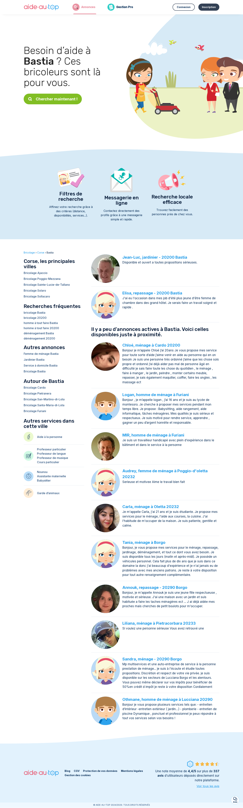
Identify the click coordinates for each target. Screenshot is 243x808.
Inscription (209, 7)
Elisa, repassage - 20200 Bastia (152, 293)
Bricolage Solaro (35, 290)
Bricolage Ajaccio (35, 273)
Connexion (184, 7)
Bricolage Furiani (35, 411)
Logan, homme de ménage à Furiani (155, 394)
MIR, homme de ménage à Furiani (153, 435)
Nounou (42, 472)
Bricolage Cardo (35, 387)
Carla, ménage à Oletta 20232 (150, 506)
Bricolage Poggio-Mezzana (42, 279)
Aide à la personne (49, 437)
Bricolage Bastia (35, 371)
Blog (67, 770)
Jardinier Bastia (34, 359)
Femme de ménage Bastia (41, 353)
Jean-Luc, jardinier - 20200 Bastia (154, 257)
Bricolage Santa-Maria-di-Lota (44, 405)
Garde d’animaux (48, 493)
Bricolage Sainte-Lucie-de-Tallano (47, 284)
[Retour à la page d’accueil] (41, 7)
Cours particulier (48, 462)
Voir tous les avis (208, 786)
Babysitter (44, 480)
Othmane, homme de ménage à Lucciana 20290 (167, 699)
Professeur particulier (51, 449)
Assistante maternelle (51, 476)
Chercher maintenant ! (57, 99)
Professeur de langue (51, 453)
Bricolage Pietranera (37, 393)
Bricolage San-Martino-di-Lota (44, 399)
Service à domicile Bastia (40, 365)
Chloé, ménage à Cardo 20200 (151, 345)
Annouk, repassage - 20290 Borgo (154, 587)
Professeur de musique (52, 458)
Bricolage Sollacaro (37, 296)
